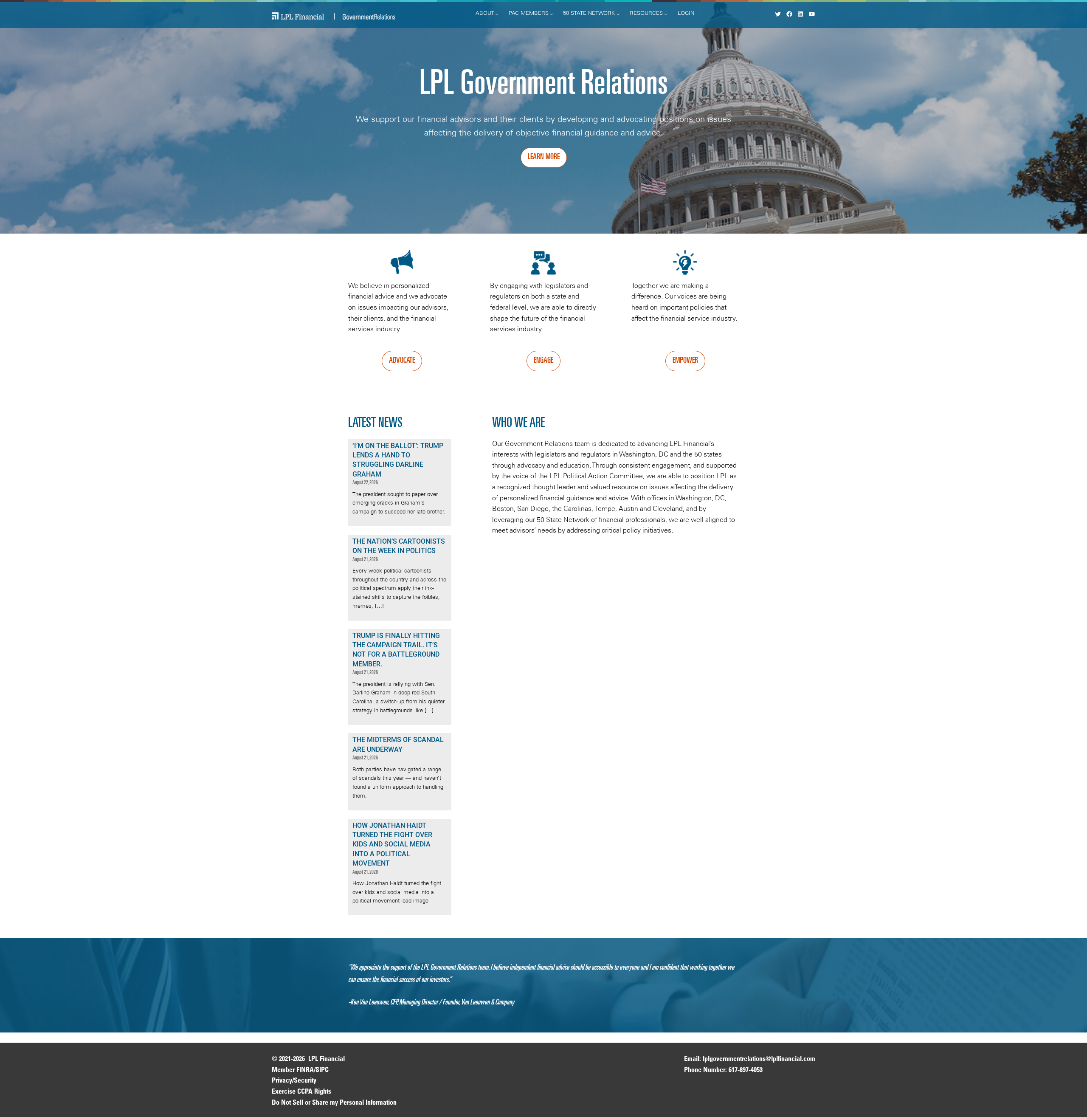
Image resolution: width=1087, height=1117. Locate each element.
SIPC (322, 1070)
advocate (402, 361)
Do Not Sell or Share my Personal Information (334, 1103)
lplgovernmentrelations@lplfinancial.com (759, 1059)
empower (685, 361)
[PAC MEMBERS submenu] (551, 14)
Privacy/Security (294, 1081)
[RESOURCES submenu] (665, 14)
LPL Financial (326, 1059)
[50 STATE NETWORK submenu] (618, 14)
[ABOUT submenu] (496, 14)
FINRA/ (305, 1070)
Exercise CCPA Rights (301, 1092)
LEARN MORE (544, 157)
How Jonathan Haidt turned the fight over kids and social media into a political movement (392, 844)
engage (543, 361)
